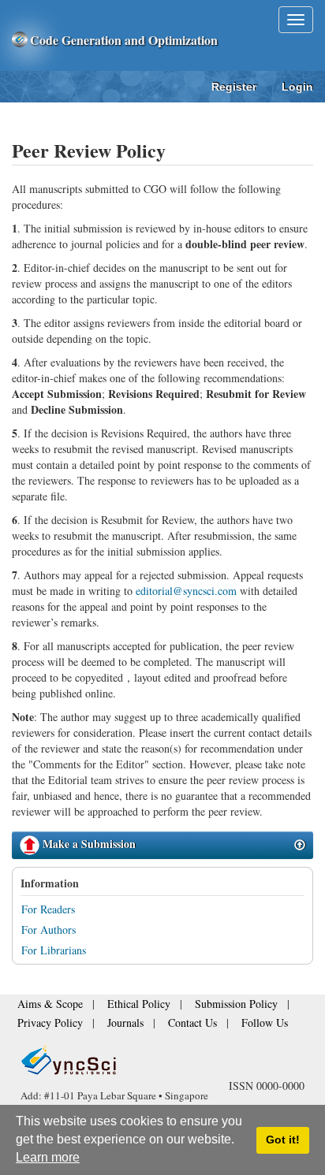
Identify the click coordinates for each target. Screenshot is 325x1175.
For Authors (48, 929)
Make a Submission (87, 843)
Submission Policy (199, 1009)
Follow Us (226, 1024)
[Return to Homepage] (162, 1060)
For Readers (48, 909)
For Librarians (53, 950)
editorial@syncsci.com (186, 590)
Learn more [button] (48, 1157)
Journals (108, 1024)
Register (233, 86)
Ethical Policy (118, 1009)
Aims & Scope (43, 1009)
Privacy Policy (43, 1024)
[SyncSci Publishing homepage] (21, 40)
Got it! (283, 1139)
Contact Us (165, 1024)
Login (297, 86)
